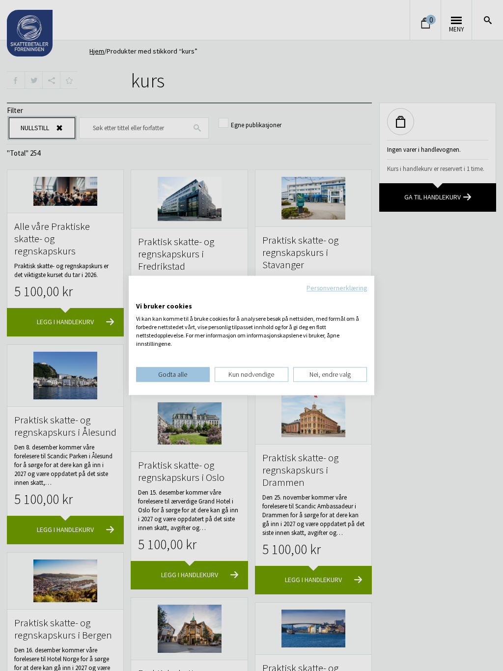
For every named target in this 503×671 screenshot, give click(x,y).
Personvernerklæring (337, 287)
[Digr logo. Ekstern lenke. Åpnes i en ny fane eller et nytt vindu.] (142, 296)
